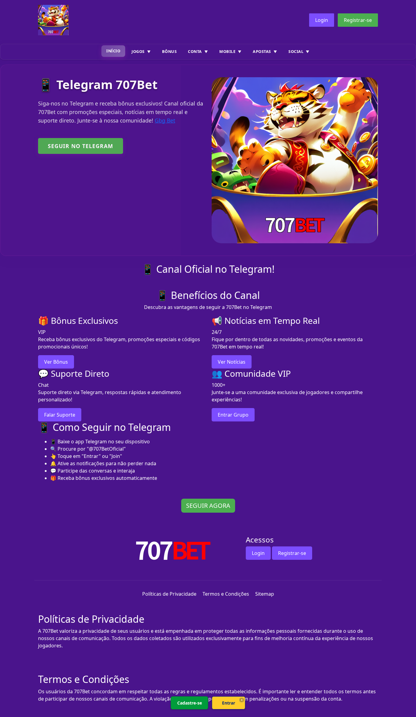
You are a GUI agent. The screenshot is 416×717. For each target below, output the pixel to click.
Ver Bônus (56, 362)
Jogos (138, 51)
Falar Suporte (59, 414)
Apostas (262, 51)
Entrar (228, 703)
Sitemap (264, 594)
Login (321, 20)
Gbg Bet (165, 120)
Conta (195, 51)
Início (113, 51)
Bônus (169, 51)
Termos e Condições (226, 594)
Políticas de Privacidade (169, 594)
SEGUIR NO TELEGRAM (80, 146)
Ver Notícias (231, 362)
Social (295, 51)
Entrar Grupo (233, 414)
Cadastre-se (189, 703)
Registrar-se (358, 20)
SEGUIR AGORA (208, 505)
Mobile (227, 51)
